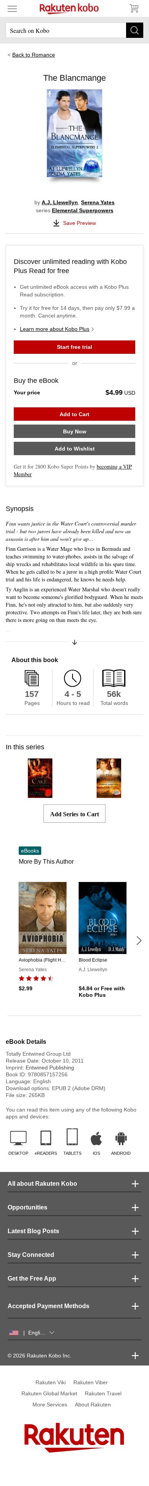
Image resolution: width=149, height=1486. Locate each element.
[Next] (138, 940)
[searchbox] (74, 30)
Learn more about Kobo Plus (54, 329)
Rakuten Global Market (49, 1393)
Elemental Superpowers (82, 210)
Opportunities (27, 1207)
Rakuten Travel (103, 1393)
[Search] (134, 30)
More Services (49, 1404)
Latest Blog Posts (33, 1231)
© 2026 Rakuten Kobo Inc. (39, 1356)
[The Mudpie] (109, 794)
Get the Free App (32, 1278)
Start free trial (74, 347)
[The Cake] (40, 794)
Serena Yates (98, 202)
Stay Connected (31, 1255)
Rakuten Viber (90, 1382)
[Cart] (133, 8)
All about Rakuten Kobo (42, 1183)
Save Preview (79, 223)
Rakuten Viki (51, 1382)
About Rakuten (93, 1404)
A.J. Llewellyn (60, 202)
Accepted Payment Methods (48, 1306)
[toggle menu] (12, 8)
